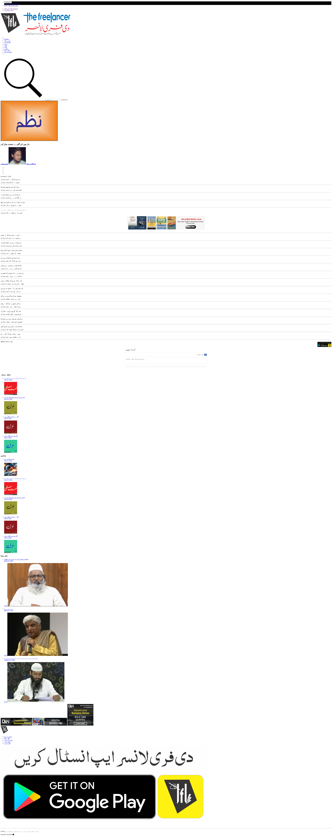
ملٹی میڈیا (7, 50)
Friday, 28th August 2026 (11, 5)
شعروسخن (4, 164)
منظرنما (6, 39)
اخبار (5, 47)
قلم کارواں (7, 42)
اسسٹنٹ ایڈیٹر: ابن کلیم (11, 8)
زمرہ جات (7, 40)
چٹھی (5, 45)
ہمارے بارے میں (8, 740)
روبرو (5, 44)
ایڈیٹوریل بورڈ (8, 52)
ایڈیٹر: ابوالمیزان (8, 10)
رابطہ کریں (7, 742)
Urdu (5, 4)
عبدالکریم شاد (31, 164)
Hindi (13, 4)
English (17, 4)
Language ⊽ (8, 2)
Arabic (9, 4)
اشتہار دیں (7, 743)
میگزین (6, 49)
